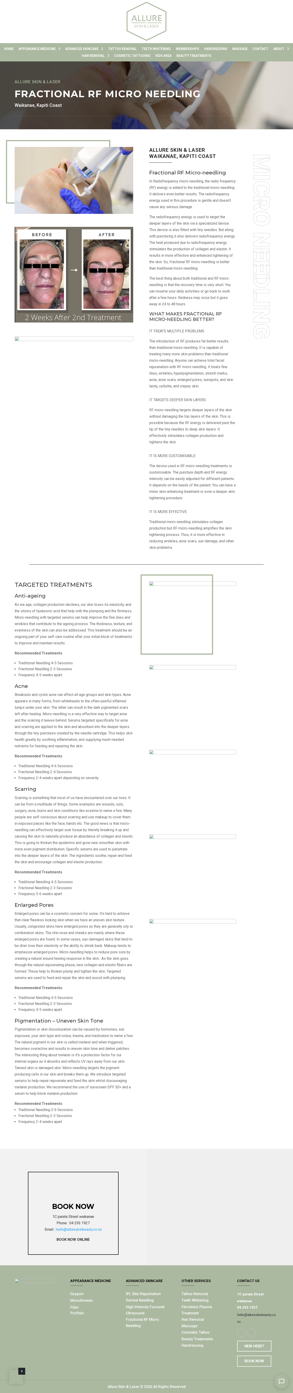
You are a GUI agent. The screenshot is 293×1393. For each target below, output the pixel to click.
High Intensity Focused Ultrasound (145, 1310)
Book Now (254, 1361)
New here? (254, 1346)
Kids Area (163, 56)
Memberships (187, 49)
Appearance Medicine (37, 49)
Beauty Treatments (197, 1339)
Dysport (77, 1294)
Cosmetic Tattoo (196, 1332)
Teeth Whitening (156, 49)
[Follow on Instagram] (251, 1333)
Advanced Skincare (81, 49)
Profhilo (77, 1313)
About (278, 49)
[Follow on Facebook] (241, 1333)
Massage (240, 49)
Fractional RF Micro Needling (142, 1322)
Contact (260, 49)
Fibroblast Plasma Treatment (197, 1310)
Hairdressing (215, 49)
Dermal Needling (140, 1300)
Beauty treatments (193, 56)
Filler (74, 1307)
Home (9, 49)
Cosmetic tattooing (132, 56)
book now (73, 1206)
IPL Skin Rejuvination (143, 1294)
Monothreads (81, 1300)
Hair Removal (93, 56)
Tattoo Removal (122, 49)
